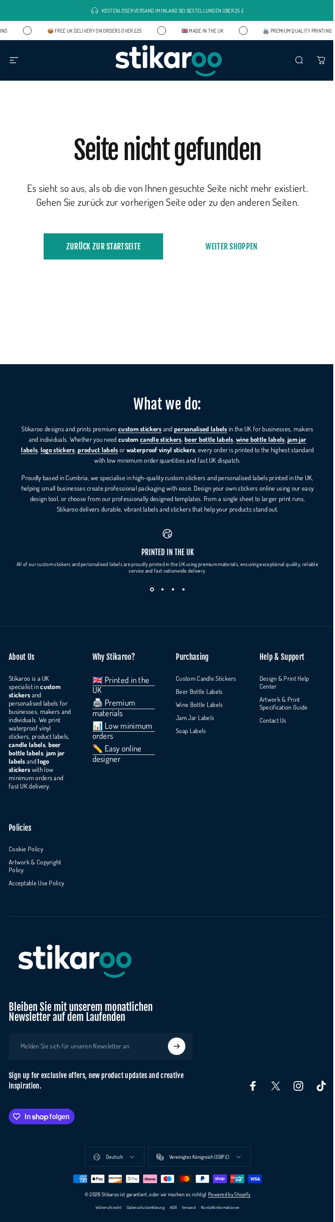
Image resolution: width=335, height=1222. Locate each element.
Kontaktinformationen (220, 1207)
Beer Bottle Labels (199, 691)
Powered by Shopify (229, 1194)
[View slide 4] (183, 589)
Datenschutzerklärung (145, 1207)
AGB (173, 1207)
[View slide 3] (173, 589)
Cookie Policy (26, 849)
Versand (189, 1207)
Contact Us (273, 720)
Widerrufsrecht (109, 1207)
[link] (123, 685)
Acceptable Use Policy (36, 883)
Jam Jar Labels (195, 717)
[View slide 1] (152, 589)
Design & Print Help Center (284, 682)
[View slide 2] (162, 589)
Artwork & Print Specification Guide (284, 703)
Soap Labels (191, 730)
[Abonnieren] (176, 1046)
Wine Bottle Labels (199, 704)
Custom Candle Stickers (206, 678)
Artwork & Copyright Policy (35, 866)
